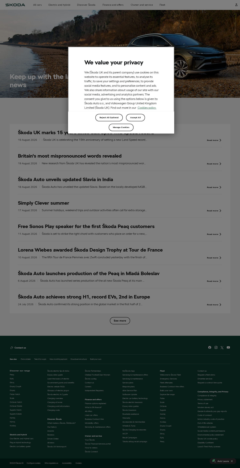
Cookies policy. (147, 107)
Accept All (135, 117)
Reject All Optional (109, 117)
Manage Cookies (121, 127)
